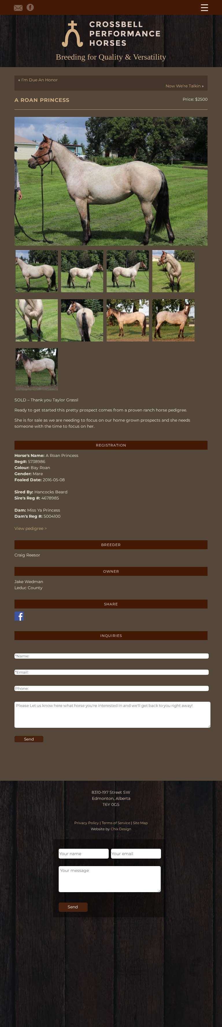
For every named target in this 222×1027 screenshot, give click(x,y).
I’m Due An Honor (39, 79)
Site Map (140, 823)
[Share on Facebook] (19, 616)
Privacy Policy (86, 823)
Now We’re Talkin (183, 86)
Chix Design (121, 829)
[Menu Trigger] (204, 7)
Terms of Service (116, 823)
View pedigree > (30, 528)
